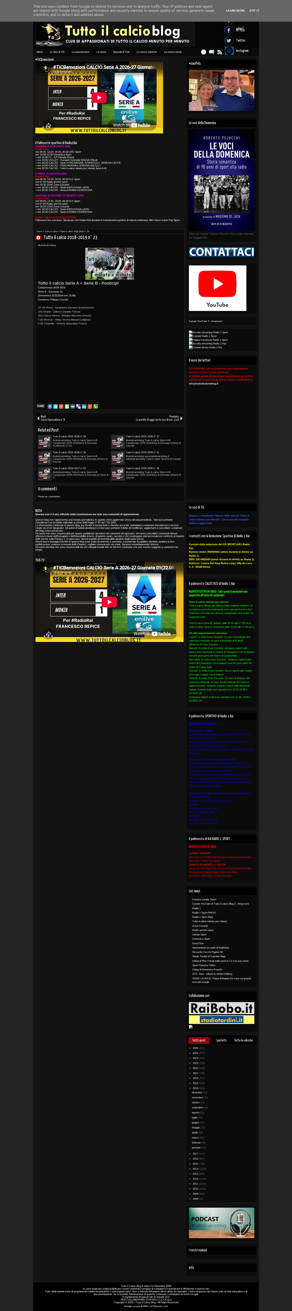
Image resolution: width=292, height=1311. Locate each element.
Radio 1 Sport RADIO (204, 912)
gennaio (196, 1147)
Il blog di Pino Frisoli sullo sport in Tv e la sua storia (220, 961)
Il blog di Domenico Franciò (207, 969)
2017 (196, 1153)
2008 (196, 1198)
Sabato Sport (199, 934)
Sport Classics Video (203, 965)
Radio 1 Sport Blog (202, 917)
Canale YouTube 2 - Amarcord (205, 321)
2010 (196, 1188)
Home (39, 231)
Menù (39, 52)
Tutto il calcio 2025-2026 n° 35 (142, 468)
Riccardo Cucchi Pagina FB (207, 952)
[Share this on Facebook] (50, 406)
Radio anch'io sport (203, 930)
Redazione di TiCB (40, 237)
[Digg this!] (72, 406)
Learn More (235, 10)
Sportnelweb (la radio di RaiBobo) (210, 947)
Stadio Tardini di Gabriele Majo (209, 956)
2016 (196, 1158)
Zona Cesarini (200, 925)
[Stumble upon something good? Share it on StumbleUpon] (67, 406)
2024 (196, 1058)
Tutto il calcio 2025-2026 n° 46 (69, 452)
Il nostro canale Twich (204, 899)
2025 (196, 1053)
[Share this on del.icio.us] (78, 406)
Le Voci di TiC (57, 52)
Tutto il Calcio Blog (131, 1286)
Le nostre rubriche (147, 52)
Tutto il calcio (51, 231)
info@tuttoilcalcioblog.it (203, 383)
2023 (196, 1063)
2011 (196, 1183)
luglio (195, 1117)
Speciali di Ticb (121, 52)
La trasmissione (80, 52)
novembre (198, 1097)
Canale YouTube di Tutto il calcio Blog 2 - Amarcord (220, 903)
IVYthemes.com (159, 1306)
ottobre (196, 1102)
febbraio (196, 1142)
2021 (196, 1073)
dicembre (197, 1092)
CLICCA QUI (164, 1299)
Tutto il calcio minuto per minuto (209, 921)
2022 (196, 1068)
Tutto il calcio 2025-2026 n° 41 (142, 452)
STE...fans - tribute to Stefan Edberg (212, 973)
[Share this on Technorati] (95, 406)
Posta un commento (49, 496)
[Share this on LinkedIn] (84, 406)
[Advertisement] (76, 370)
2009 (196, 1193)
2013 (196, 1173)
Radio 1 (196, 908)
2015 (196, 1163)
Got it (254, 10)
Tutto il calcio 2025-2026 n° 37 (142, 436)
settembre (198, 1107)
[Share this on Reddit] (90, 406)
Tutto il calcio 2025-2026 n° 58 (69, 436)
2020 (196, 1078)
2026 (196, 1048)
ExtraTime (198, 943)
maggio (196, 1127)
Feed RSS (219, 52)
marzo (196, 1137)
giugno (196, 1122)
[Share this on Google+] (61, 406)
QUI (167, 1297)
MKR (145, 1306)
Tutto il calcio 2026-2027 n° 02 (69, 468)
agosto (196, 1112)
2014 (196, 1168)
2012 (196, 1178)
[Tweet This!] (55, 406)
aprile (195, 1132)
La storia (101, 52)
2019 (196, 1083)
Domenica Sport (201, 938)
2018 (196, 1088)
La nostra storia (172, 52)
